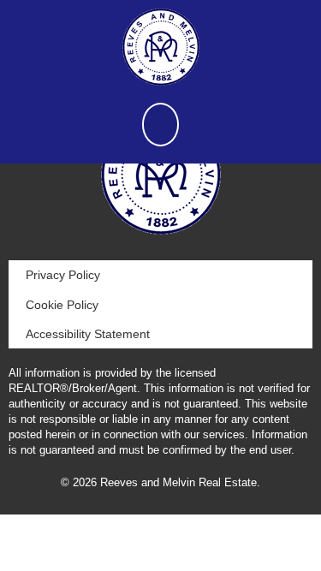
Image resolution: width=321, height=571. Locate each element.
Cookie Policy (62, 305)
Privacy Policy (63, 275)
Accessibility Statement (88, 334)
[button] (161, 124)
